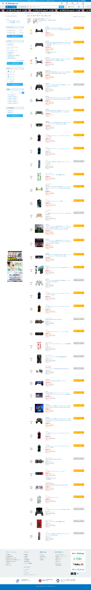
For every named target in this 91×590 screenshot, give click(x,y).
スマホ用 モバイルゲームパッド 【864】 (54, 201)
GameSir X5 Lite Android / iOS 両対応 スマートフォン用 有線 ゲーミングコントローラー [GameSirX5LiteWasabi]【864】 (57, 188)
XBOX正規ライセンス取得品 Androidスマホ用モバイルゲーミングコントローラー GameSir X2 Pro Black (57, 255)
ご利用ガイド (34, 0)
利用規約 (29, 0)
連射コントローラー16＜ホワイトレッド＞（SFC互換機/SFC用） (58, 344)
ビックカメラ (26, 569)
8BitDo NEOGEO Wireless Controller (53, 319)
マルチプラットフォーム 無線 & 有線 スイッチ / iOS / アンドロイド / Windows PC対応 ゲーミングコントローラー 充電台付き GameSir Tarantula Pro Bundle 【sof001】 (58, 228)
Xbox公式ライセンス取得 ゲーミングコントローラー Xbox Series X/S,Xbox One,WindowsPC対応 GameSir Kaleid (58, 406)
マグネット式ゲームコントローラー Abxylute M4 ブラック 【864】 (58, 268)
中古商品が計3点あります (51, 53)
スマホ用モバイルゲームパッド (52, 497)
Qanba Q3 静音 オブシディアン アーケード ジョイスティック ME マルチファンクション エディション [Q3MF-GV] (58, 393)
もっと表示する (20, 60)
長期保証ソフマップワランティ (61, 556)
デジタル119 (58, 563)
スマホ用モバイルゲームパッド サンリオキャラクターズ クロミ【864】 (57, 136)
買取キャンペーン (43, 558)
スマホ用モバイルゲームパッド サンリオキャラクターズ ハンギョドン (57, 149)
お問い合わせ (74, 0)
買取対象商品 (42, 556)
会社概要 (26, 556)
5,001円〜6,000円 (13, 98)
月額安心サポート (59, 558)
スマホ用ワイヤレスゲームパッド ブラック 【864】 (57, 331)
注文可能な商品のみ (43, 20)
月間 (37, 22)
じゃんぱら (26, 573)
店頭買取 (42, 559)
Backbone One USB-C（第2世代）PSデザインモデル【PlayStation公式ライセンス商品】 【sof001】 (58, 59)
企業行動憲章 (26, 559)
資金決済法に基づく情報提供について (13, 559)
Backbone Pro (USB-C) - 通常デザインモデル (55, 380)
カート (82, 6)
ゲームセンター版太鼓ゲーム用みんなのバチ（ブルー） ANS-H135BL (57, 162)
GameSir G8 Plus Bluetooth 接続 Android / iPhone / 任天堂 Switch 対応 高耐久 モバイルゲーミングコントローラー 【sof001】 (58, 44)
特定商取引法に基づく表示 (11, 558)
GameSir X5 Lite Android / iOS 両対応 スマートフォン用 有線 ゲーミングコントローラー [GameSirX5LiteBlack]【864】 (58, 30)
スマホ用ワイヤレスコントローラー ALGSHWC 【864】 (57, 509)
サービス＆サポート (42, 0)
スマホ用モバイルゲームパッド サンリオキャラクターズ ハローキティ (57, 434)
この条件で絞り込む (15, 36)
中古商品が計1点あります (51, 479)
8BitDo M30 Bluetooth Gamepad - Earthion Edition (56, 485)
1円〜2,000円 (12, 94)
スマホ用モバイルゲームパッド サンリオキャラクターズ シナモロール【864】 (57, 294)
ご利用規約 (8, 554)
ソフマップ (47, 18)
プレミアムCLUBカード (60, 554)
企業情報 (26, 558)
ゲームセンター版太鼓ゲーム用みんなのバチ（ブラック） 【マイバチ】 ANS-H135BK (57, 534)
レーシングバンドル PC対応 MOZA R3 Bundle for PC (57, 368)
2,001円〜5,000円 (13, 96)
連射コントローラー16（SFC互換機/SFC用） (55, 521)
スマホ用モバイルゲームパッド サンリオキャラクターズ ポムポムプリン (57, 307)
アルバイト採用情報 (28, 563)
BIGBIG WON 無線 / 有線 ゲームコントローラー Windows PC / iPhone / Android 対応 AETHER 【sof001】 (58, 72)
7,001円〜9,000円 (13, 101)
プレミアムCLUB (68, 0)
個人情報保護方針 (9, 556)
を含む (21, 30)
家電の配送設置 (58, 565)
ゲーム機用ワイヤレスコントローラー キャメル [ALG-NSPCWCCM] (58, 214)
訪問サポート (58, 561)
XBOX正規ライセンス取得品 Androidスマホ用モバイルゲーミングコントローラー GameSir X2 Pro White (57, 123)
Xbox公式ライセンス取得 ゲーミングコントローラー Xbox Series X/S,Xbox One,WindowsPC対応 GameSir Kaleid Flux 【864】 (58, 420)
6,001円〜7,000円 (13, 99)
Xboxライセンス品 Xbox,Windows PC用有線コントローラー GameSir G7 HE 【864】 (58, 85)
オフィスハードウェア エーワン (30, 574)
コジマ (25, 571)
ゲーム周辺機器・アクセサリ (14, 22)
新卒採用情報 (26, 561)
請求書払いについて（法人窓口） (57, 0)
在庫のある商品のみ (52, 20)
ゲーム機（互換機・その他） (13, 21)
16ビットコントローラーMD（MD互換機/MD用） (56, 356)
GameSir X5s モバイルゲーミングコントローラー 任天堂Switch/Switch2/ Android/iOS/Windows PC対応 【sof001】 (58, 98)
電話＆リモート (58, 559)
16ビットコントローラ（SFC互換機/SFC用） (55, 174)
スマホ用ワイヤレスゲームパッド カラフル (55, 471)
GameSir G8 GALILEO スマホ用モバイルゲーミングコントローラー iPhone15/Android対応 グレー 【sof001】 (57, 111)
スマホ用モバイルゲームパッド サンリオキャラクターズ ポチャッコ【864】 (57, 447)
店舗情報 (48, 0)
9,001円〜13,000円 (13, 103)
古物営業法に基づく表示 (10, 561)
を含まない (22, 32)
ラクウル (42, 554)
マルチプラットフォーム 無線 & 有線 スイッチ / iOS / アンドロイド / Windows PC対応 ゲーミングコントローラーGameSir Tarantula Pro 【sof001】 (58, 242)
